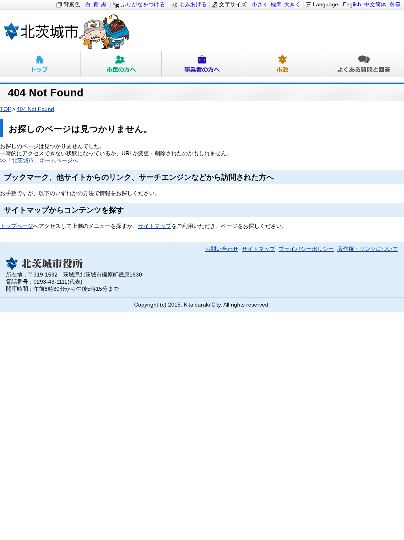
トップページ (16, 226)
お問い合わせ (221, 249)
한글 (394, 5)
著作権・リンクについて (367, 249)
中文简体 (375, 5)
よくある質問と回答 (363, 64)
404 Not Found (35, 109)
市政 (282, 64)
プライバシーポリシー (306, 249)
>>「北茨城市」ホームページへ (39, 161)
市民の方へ (121, 64)
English (352, 5)
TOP (5, 109)
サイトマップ (154, 226)
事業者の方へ (202, 64)
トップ (40, 64)
